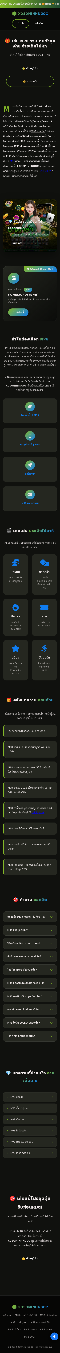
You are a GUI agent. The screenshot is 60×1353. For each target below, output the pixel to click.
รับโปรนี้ (20, 312)
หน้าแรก (7, 1315)
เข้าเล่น (20, 24)
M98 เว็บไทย (14, 1330)
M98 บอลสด (30, 1330)
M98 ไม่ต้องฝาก (48, 1315)
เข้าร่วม (39, 24)
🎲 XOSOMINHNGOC (30, 13)
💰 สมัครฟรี (30, 81)
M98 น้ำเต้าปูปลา (18, 1322)
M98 (12, 161)
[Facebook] (54, 1336)
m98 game (38, 812)
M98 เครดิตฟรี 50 (40, 1322)
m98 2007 (45, 171)
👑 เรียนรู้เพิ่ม (30, 68)
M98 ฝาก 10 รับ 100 (26, 1315)
